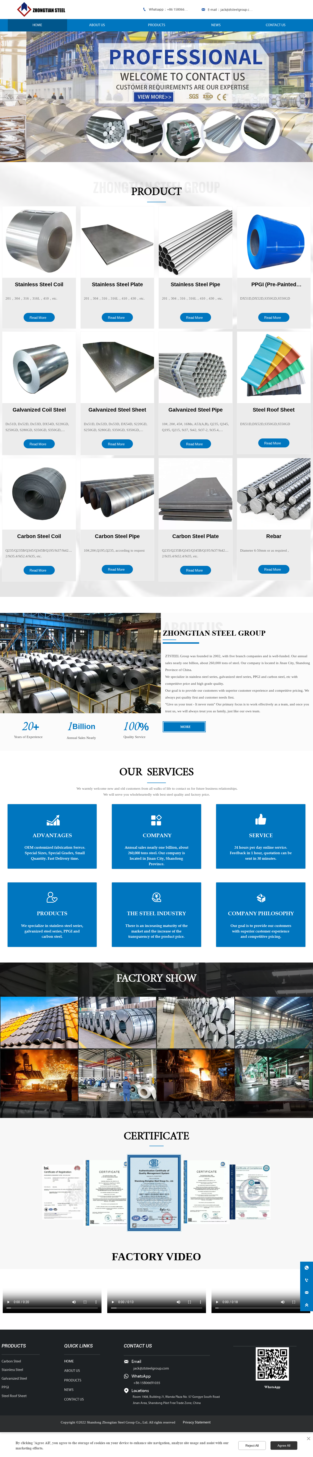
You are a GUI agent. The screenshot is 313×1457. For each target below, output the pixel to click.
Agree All (283, 1445)
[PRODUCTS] (156, 96)
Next (304, 95)
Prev (8, 95)
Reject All (252, 1445)
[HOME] (42, 9)
